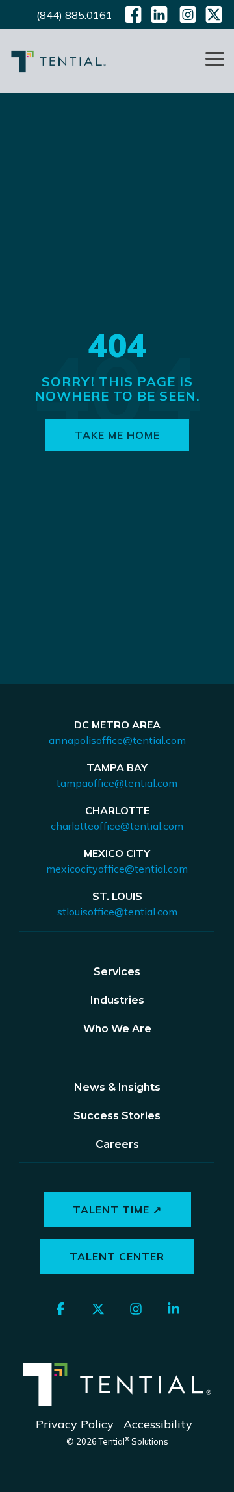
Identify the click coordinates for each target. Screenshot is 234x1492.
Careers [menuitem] (117, 1144)
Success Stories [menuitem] (117, 1116)
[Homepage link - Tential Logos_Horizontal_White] (117, 1403)
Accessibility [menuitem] (158, 1424)
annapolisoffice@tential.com (117, 740)
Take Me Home (117, 435)
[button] (214, 58)
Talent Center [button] (117, 1256)
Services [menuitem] (117, 971)
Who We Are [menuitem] (117, 1029)
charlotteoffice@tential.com (117, 825)
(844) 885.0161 (74, 14)
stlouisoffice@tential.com (117, 911)
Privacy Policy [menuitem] (75, 1424)
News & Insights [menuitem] (117, 1087)
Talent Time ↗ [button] (117, 1209)
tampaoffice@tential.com (117, 783)
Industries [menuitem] (117, 1000)
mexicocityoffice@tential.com (117, 868)
